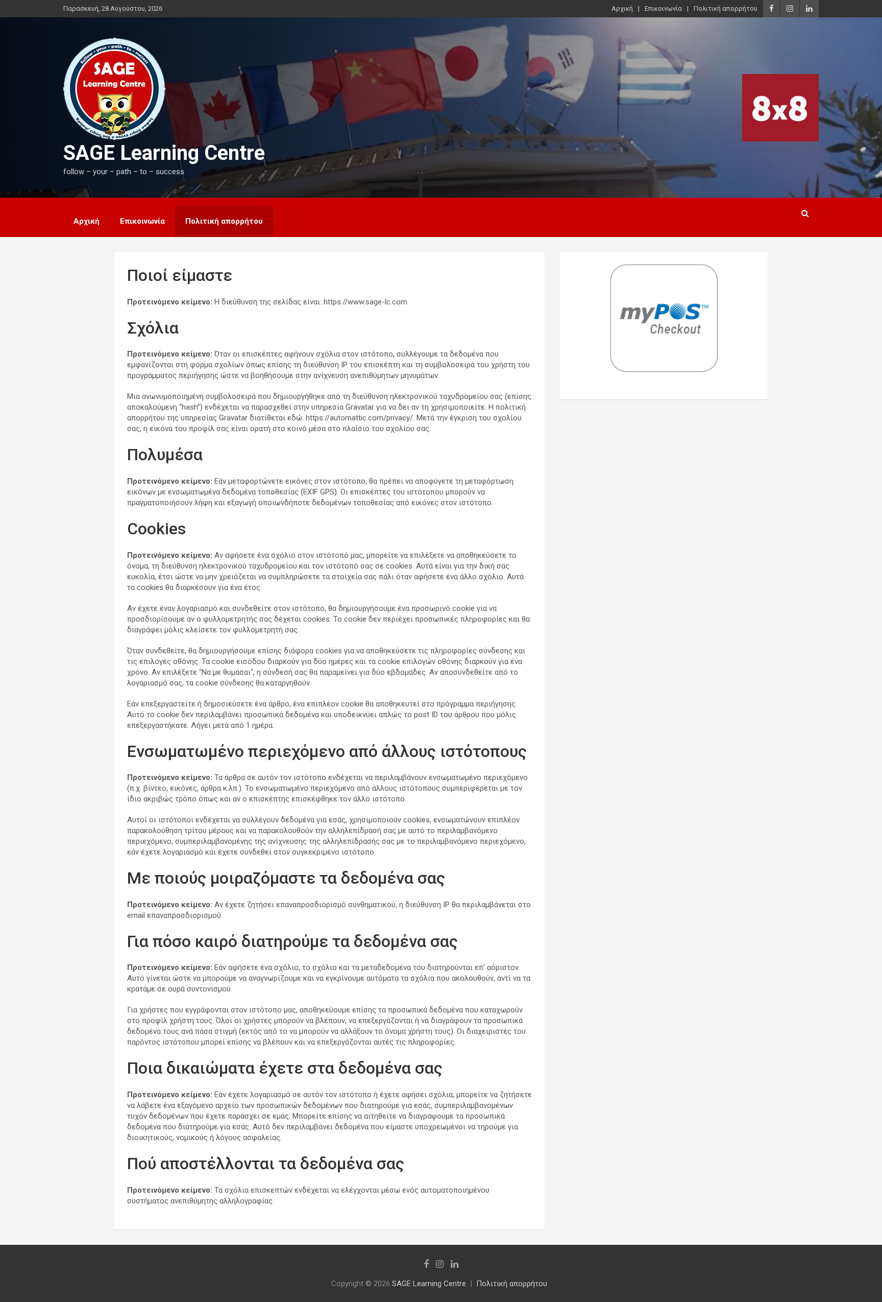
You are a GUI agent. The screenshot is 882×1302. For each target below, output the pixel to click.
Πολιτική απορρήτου (725, 8)
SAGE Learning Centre (164, 153)
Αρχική (622, 8)
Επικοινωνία (663, 8)
